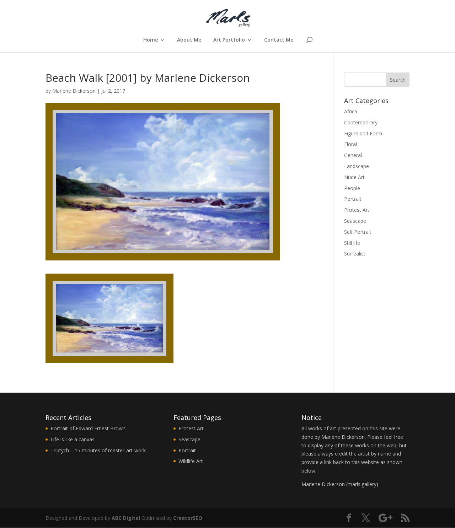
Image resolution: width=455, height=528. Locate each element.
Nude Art (354, 177)
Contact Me (278, 40)
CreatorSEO (187, 517)
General (353, 155)
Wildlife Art (190, 461)
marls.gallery (362, 484)
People (352, 188)
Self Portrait (357, 231)
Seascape (355, 220)
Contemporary (361, 122)
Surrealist (354, 253)
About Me (189, 40)
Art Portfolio (229, 40)
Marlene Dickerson (74, 90)
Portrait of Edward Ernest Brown (87, 428)
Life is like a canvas (72, 439)
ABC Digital (126, 517)
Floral (350, 144)
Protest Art (356, 209)
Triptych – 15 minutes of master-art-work (98, 450)
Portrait (353, 198)
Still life (352, 242)
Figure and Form (363, 133)
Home (150, 40)
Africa (350, 111)
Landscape (356, 166)
